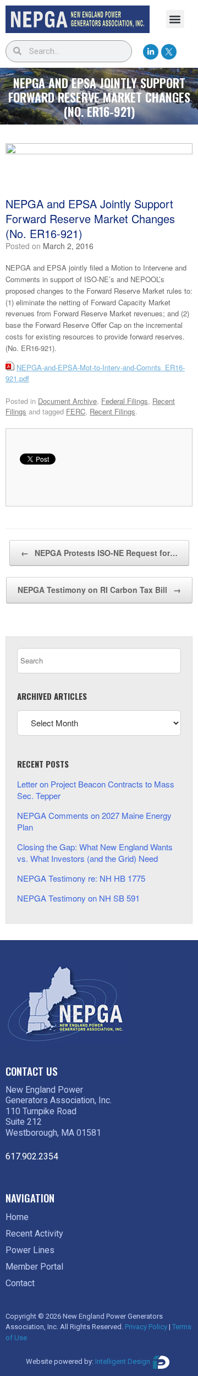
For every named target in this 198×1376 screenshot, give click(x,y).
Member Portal (34, 1266)
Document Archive (67, 401)
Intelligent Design (122, 1362)
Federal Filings (124, 401)
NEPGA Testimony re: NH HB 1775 (81, 878)
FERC (75, 411)
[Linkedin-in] (150, 52)
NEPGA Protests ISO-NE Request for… (99, 552)
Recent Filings (112, 411)
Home (17, 1217)
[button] (175, 19)
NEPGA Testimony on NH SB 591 (78, 898)
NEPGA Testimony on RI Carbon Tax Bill (99, 589)
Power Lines (30, 1250)
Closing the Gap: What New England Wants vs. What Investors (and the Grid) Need (95, 852)
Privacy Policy (146, 1327)
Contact (20, 1283)
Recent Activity (34, 1233)
